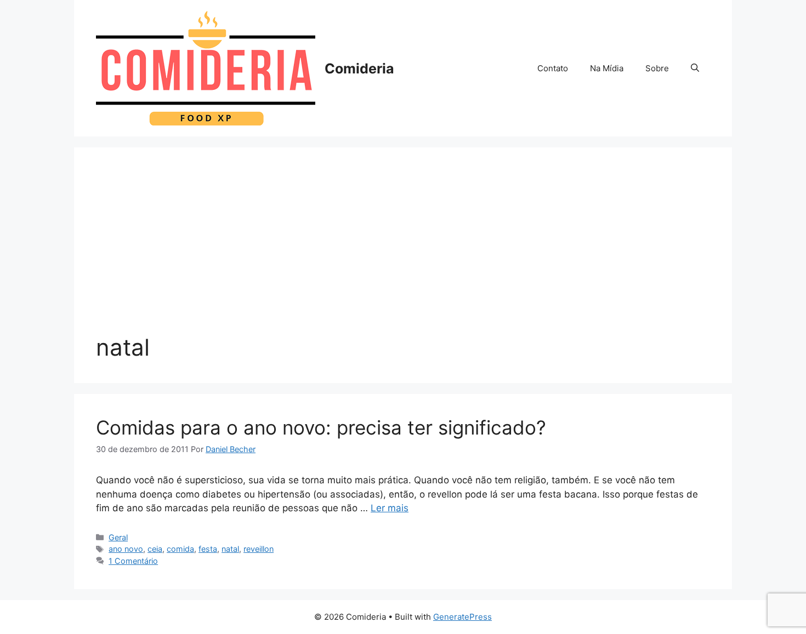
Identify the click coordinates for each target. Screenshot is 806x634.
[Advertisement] (403, 251)
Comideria (359, 68)
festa (207, 548)
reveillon (258, 548)
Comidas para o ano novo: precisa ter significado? (321, 427)
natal (230, 548)
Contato (552, 68)
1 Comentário (133, 561)
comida (180, 548)
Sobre (657, 68)
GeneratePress (462, 617)
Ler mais (389, 507)
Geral (118, 537)
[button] (695, 68)
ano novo (126, 548)
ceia (154, 548)
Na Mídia (606, 68)
